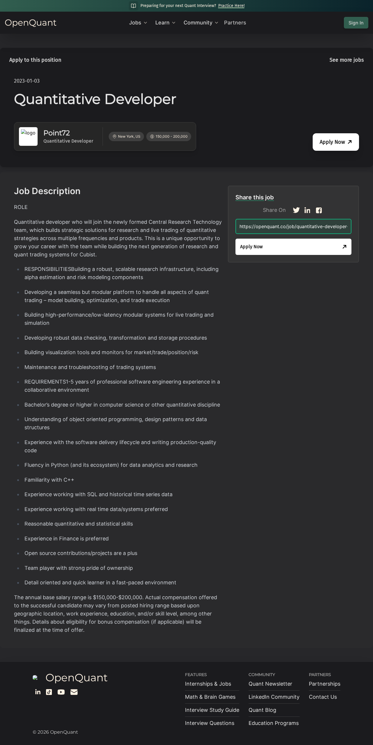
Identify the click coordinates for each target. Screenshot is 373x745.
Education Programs (274, 723)
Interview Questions (209, 723)
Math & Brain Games (210, 697)
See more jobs (347, 60)
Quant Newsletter (270, 684)
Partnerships (324, 684)
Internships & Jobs (208, 684)
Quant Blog (262, 710)
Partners (235, 22)
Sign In (356, 23)
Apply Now (332, 142)
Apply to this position (35, 60)
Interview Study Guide (212, 710)
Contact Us (323, 697)
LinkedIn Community (274, 697)
